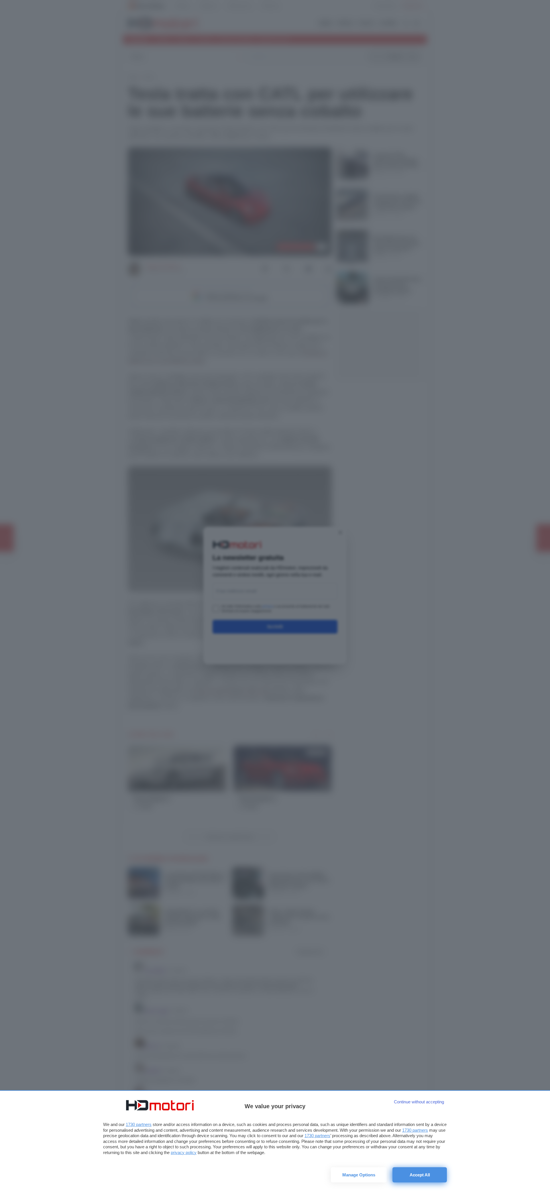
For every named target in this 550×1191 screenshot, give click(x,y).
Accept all (420, 1174)
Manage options (358, 1174)
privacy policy (184, 1152)
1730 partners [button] (139, 1124)
